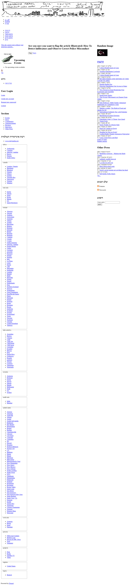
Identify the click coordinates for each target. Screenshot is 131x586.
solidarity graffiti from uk (108, 159)
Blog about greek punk (107, 166)
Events (7, 118)
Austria (9, 222)
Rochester (10, 485)
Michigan (10, 458)
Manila (9, 199)
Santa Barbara (11, 496)
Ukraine (9, 322)
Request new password (8, 102)
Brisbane (10, 378)
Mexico (9, 351)
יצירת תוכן (8, 83)
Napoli (9, 281)
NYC (8, 474)
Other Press (9, 129)
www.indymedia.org (12, 141)
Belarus (9, 226)
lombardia (10, 270)
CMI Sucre (10, 345)
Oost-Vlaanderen (12, 292)
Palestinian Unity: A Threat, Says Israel (112, 119)
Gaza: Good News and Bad (109, 138)
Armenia (9, 219)
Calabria (9, 237)
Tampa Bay (10, 504)
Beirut (9, 523)
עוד (2, 73)
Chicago (9, 434)
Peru (8, 352)
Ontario (9, 172)
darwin (9, 381)
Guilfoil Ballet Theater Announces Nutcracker (114, 134)
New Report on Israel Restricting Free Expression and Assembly (110, 91)
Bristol (9, 232)
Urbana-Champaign (13, 507)
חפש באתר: (101, 202)
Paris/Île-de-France (13, 294)
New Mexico (11, 467)
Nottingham (11, 290)
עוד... (99, 175)
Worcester (10, 513)
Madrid (9, 274)
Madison (9, 452)
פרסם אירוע (8, 38)
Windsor (9, 183)
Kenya (9, 154)
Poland (9, 300)
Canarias (9, 150)
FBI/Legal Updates (13, 536)
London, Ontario (12, 166)
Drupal (11, 583)
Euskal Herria (11, 246)
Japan (9, 195)
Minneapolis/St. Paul (13, 461)
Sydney (9, 392)
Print (8, 552)
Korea (9, 197)
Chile (8, 340)
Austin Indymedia (12, 421)
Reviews (8, 125)
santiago (9, 360)
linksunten (10, 268)
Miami (9, 456)
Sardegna (10, 309)
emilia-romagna (12, 243)
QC (8, 201)
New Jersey (10, 465)
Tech (8, 541)
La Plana (10, 261)
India (8, 401)
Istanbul (9, 257)
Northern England (13, 287)
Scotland (9, 311)
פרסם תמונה (9, 36)
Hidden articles (102, 141)
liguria (9, 265)
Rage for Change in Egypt (108, 128)
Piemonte (10, 298)
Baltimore (10, 423)
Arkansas (10, 414)
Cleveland (10, 436)
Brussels (9, 233)
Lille (8, 266)
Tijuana (9, 362)
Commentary (9, 121)
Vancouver (10, 179)
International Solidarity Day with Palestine (113, 112)
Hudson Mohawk (12, 447)
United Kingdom (12, 323)
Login (3, 95)
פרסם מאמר (9, 34)
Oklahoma (10, 476)
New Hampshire (12, 463)
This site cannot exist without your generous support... (12, 46)
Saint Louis (10, 489)
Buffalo (9, 430)
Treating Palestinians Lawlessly (110, 71)
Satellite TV (11, 556)
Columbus (10, 439)
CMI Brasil (10, 343)
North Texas (11, 472)
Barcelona (10, 224)
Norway (9, 288)
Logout (3, 106)
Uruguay (10, 363)
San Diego (10, 491)
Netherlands (11, 283)
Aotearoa (10, 376)
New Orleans (11, 469)
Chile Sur (10, 341)
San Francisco (11, 493)
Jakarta (9, 193)
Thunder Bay (11, 177)
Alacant (9, 213)
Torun (9, 316)
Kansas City (11, 448)
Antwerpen (10, 217)
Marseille (10, 277)
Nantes (9, 279)
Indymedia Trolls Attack (107, 174)
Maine (9, 454)
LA (8, 450)
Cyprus (9, 241)
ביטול (34, 53)
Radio (9, 554)
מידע (6, 39)
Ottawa (9, 174)
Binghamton (11, 426)
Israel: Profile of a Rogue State (109, 125)
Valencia (9, 325)
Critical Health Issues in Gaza (109, 68)
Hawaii (9, 443)
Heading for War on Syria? (108, 132)
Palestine (10, 527)
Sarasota (9, 500)
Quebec (9, 175)
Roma (9, 303)
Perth (8, 389)
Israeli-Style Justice (106, 95)
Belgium (9, 228)
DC (8, 441)
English (7, 21)
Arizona (9, 412)
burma (9, 192)
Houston (9, 445)
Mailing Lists (11, 538)
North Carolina (12, 470)
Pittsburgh (10, 480)
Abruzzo (9, 211)
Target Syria (104, 121)
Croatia (9, 239)
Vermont (9, 509)
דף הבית (7, 30)
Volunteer (10, 543)
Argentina (10, 334)
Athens (9, 220)
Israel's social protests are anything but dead (114, 170)
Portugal (9, 301)
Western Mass (11, 511)
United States (11, 566)
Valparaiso (10, 365)
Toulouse (10, 320)
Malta (9, 276)
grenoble (9, 252)
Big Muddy (10, 425)
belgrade (9, 230)
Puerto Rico (11, 354)
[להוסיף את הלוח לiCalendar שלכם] (2, 71)
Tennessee (10, 505)
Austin (9, 419)
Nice (8, 285)
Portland (9, 481)
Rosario (9, 358)
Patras (9, 296)
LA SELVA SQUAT (106, 163)
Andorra (9, 215)
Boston (9, 428)
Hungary (10, 254)
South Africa (11, 158)
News (7, 120)
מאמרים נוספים (102, 139)
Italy (8, 259)
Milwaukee (10, 459)
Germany (10, 250)
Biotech (9, 575)
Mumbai (9, 403)
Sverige (9, 312)
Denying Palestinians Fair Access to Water (113, 86)
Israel (8, 525)
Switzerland (11, 314)
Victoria (9, 181)
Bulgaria (9, 235)
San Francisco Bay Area (15, 494)
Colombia (10, 347)
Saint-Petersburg (12, 203)
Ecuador (9, 349)
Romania (10, 305)
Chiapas (9, 338)
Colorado (10, 437)
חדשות (7, 32)
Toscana (9, 318)
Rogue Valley (11, 487)
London (9, 272)
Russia (9, 307)
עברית (7, 23)
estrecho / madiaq (12, 152)
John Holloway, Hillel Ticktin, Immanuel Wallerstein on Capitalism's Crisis (111, 103)
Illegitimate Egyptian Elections (109, 115)
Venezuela (10, 367)
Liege (9, 263)
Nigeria (9, 156)
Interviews (8, 127)
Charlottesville (11, 432)
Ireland (9, 255)
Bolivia (9, 336)
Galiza (9, 248)
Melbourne (10, 387)
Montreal (10, 170)
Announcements (10, 123)
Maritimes (10, 168)
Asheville (10, 415)
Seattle (9, 502)
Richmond (10, 483)
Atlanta (9, 417)
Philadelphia (11, 478)
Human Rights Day (106, 84)
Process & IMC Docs (14, 539)
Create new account (7, 99)
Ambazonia (10, 148)
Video (9, 557)
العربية (7, 20)
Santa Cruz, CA (12, 498)
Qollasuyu (10, 356)
